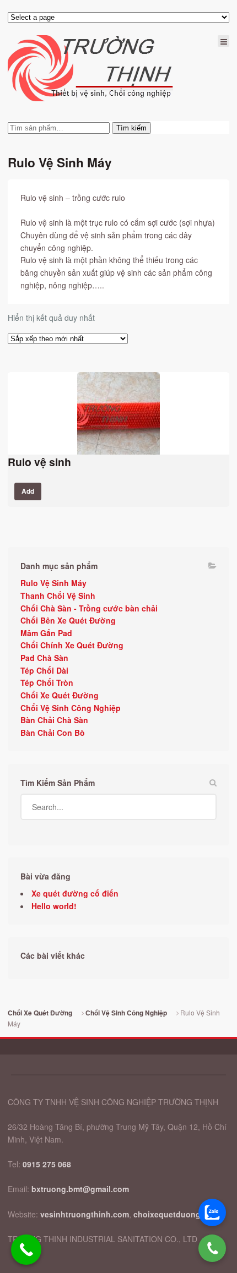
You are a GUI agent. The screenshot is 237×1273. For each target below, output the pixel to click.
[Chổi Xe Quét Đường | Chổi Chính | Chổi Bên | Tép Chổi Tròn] (90, 68)
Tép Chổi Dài (44, 670)
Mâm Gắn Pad (46, 632)
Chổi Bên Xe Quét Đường (68, 620)
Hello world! (54, 905)
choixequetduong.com (176, 1214)
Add (27, 491)
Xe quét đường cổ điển (74, 893)
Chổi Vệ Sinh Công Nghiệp (70, 707)
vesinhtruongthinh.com (84, 1214)
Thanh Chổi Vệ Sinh (57, 595)
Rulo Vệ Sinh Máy (53, 582)
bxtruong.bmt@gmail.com (80, 1188)
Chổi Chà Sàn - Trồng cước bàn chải (89, 608)
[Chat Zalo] (212, 1212)
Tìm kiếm (131, 128)
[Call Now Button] (26, 1249)
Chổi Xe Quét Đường (59, 695)
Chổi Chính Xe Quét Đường (71, 645)
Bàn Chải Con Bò (52, 732)
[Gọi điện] (212, 1248)
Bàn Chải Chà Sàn (54, 719)
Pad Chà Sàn (44, 657)
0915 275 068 (47, 1164)
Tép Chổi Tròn (46, 682)
